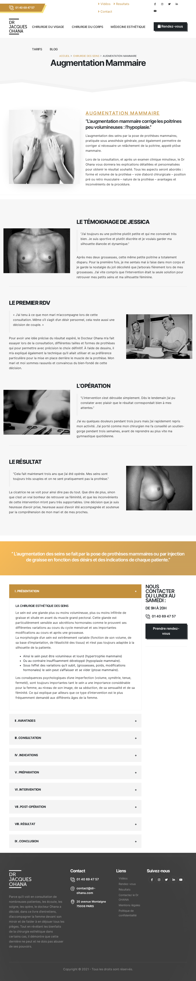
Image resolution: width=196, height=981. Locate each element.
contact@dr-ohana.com (86, 890)
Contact (106, 11)
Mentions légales (129, 905)
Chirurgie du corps (87, 27)
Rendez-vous (127, 884)
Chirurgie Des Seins (86, 56)
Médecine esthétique (128, 27)
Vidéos (105, 4)
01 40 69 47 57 (24, 7)
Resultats (122, 4)
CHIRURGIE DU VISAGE (48, 27)
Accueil (64, 56)
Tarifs (37, 49)
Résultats (125, 889)
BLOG (54, 49)
